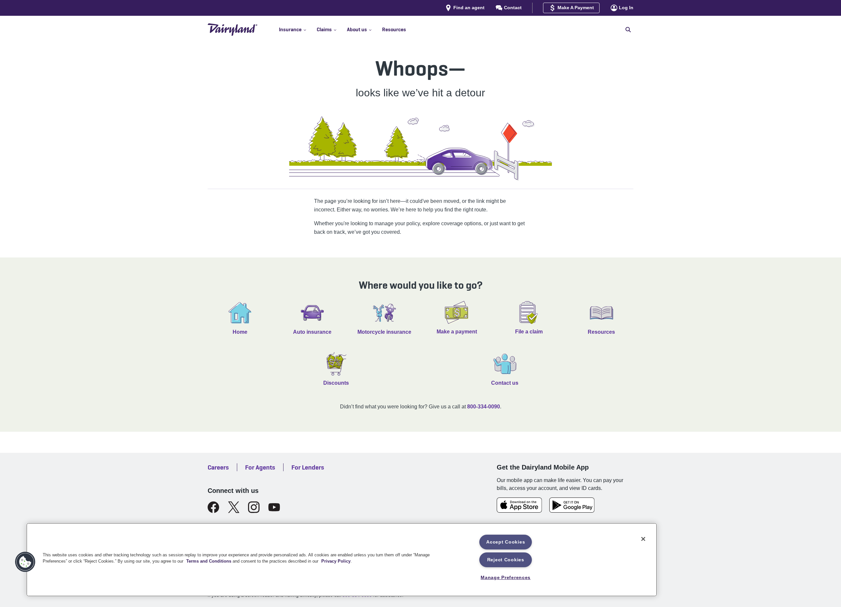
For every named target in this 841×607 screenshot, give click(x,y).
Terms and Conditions (208, 561)
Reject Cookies (505, 559)
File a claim (529, 331)
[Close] (643, 539)
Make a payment (457, 331)
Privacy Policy (336, 561)
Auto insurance (312, 332)
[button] (298, 29)
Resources (601, 332)
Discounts (336, 383)
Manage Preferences (506, 577)
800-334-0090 (483, 406)
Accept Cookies (505, 542)
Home (240, 332)
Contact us (504, 383)
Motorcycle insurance (384, 332)
